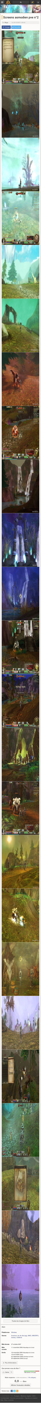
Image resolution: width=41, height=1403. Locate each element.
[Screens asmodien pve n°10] (20, 540)
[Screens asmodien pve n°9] (20, 486)
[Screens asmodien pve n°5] (20, 272)
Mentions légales (26, 1396)
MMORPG (35, 1335)
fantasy (13, 1337)
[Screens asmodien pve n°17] (20, 915)
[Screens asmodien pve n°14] (20, 754)
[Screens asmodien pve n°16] (20, 862)
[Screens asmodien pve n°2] (20, 57)
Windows (14, 1332)
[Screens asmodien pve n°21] (20, 1130)
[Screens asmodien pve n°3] (20, 164)
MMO (29, 1335)
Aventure (14, 1335)
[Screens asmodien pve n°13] (20, 701)
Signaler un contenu (31, 1398)
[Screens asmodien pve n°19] (20, 1022)
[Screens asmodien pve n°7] (20, 379)
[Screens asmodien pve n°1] (20, 111)
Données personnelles (17, 1398)
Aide (2, 1400)
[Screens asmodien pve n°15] (20, 808)
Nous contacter (9, 1400)
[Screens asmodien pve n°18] (20, 969)
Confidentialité (5, 1398)
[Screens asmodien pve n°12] (20, 647)
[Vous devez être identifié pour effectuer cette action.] (11, 1372)
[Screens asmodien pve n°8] (20, 432)
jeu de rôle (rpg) (22, 1335)
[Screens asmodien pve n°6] (20, 325)
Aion (4, 9)
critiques (32, 1377)
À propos (17, 1396)
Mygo (6, 22)
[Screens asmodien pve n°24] (20, 1291)
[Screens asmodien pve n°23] (20, 1237)
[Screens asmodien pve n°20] (20, 1076)
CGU (33, 1396)
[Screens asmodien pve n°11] (20, 593)
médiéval (19, 1337)
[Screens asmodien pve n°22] (20, 1183)
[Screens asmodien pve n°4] (20, 218)
